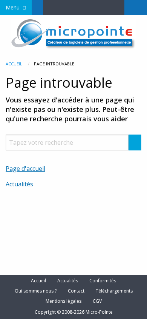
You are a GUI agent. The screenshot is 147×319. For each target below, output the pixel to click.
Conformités (102, 281)
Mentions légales (63, 301)
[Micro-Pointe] (73, 33)
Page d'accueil (25, 168)
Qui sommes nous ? (36, 291)
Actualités (19, 184)
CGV (97, 301)
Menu (13, 7)
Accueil (14, 64)
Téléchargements (114, 291)
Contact (76, 291)
